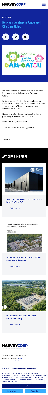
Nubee (20, 358)
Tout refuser (35, 391)
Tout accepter (24, 386)
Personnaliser (12, 391)
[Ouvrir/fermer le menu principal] (43, 4)
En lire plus (14, 208)
